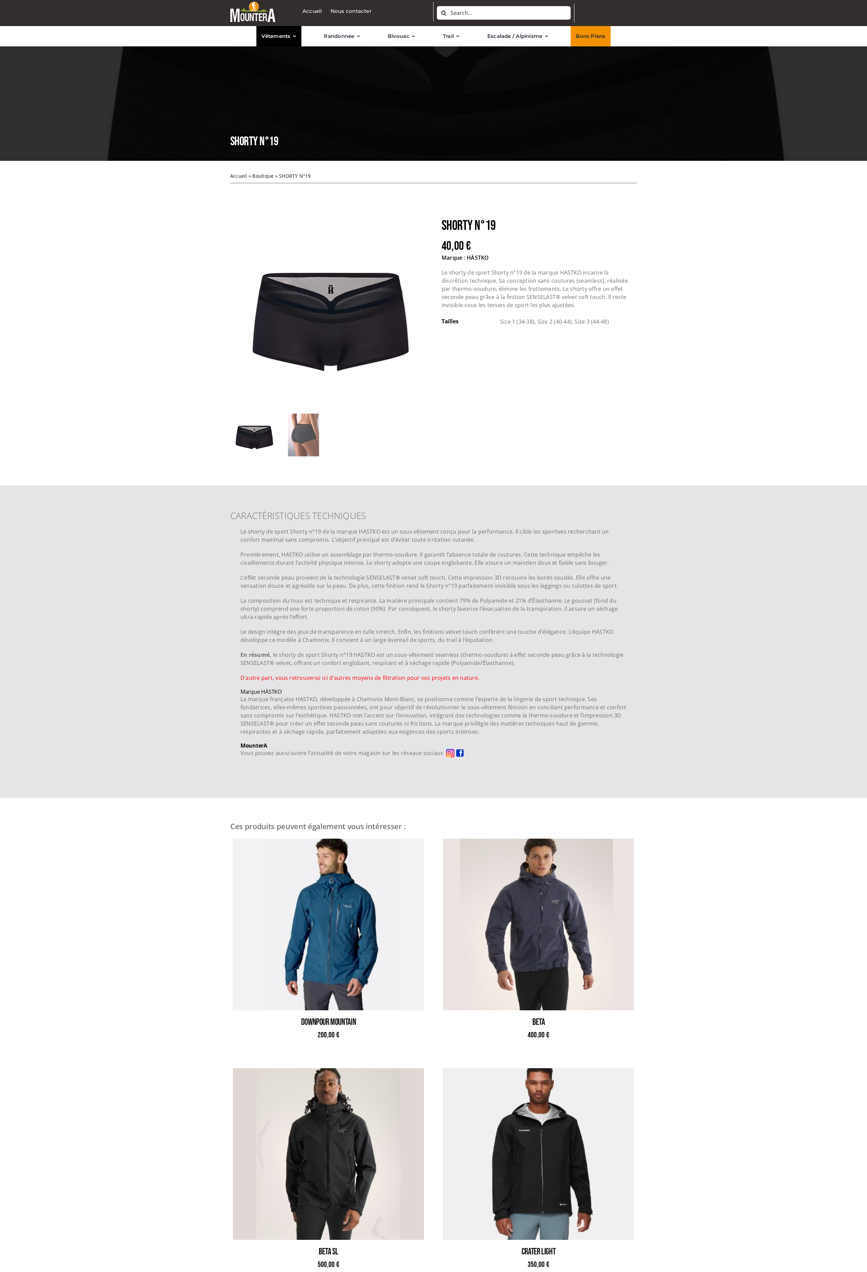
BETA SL (328, 1252)
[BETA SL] (328, 1072)
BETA (538, 1022)
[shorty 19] (327, 311)
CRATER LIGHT (538, 1252)
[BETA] (538, 842)
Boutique (263, 176)
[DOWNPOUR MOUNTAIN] (328, 842)
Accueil (238, 176)
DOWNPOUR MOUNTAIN (328, 1022)
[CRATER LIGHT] (538, 1072)
